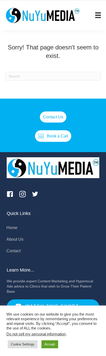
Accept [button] (50, 344)
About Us (14, 239)
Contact (13, 251)
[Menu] (98, 15)
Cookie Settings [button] (22, 344)
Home (11, 227)
